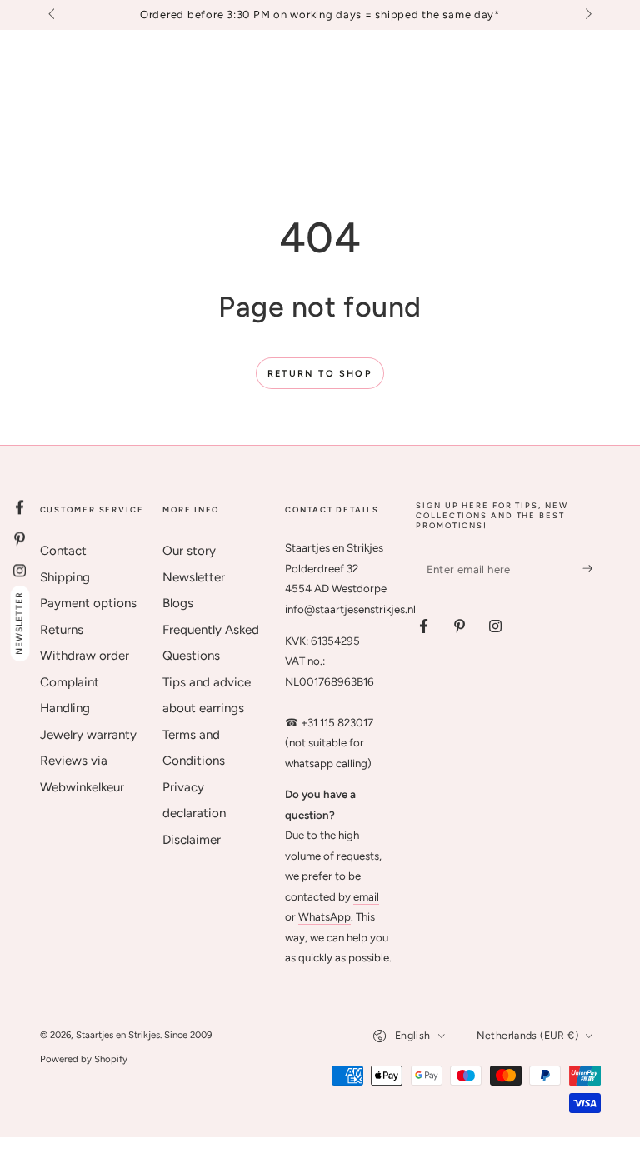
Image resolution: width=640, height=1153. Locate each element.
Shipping (65, 577)
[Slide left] (53, 15)
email (366, 896)
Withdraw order (84, 655)
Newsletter (193, 577)
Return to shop (320, 373)
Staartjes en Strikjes (118, 1035)
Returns (61, 629)
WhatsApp (324, 916)
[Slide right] (586, 15)
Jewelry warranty (88, 734)
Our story (189, 550)
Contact (63, 550)
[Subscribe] (591, 568)
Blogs (177, 603)
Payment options (88, 603)
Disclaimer (191, 839)
